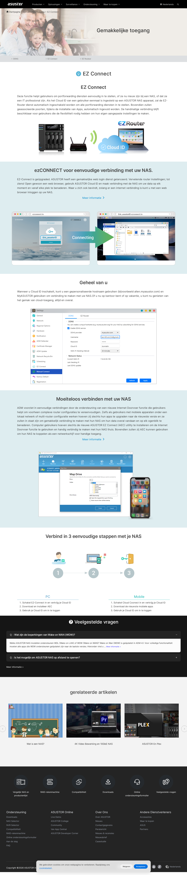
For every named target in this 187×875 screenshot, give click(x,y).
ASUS (142, 825)
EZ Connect (52, 59)
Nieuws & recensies (104, 833)
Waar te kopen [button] (110, 4)
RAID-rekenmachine (15, 833)
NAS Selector (12, 821)
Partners (144, 829)
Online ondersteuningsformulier (21, 837)
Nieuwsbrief (101, 837)
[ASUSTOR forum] (159, 867)
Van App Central (59, 829)
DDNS (15, 59)
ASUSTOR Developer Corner (64, 833)
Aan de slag (12, 841)
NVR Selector (12, 825)
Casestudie (100, 841)
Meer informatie (92, 197)
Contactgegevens (103, 825)
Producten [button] (37, 4)
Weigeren (126, 866)
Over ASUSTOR (102, 817)
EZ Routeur (86, 59)
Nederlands (168, 4)
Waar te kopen (147, 821)
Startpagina (14, 12)
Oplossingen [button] (54, 4)
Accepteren (140, 866)
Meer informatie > (113, 647)
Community (56, 825)
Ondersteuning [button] (90, 4)
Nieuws (98, 821)
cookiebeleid (45, 868)
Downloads (11, 817)
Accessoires (146, 817)
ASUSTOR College (59, 821)
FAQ (8, 845)
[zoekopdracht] (178, 4)
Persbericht (100, 829)
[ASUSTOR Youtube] (154, 867)
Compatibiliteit (13, 829)
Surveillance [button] (72, 4)
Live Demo (56, 817)
